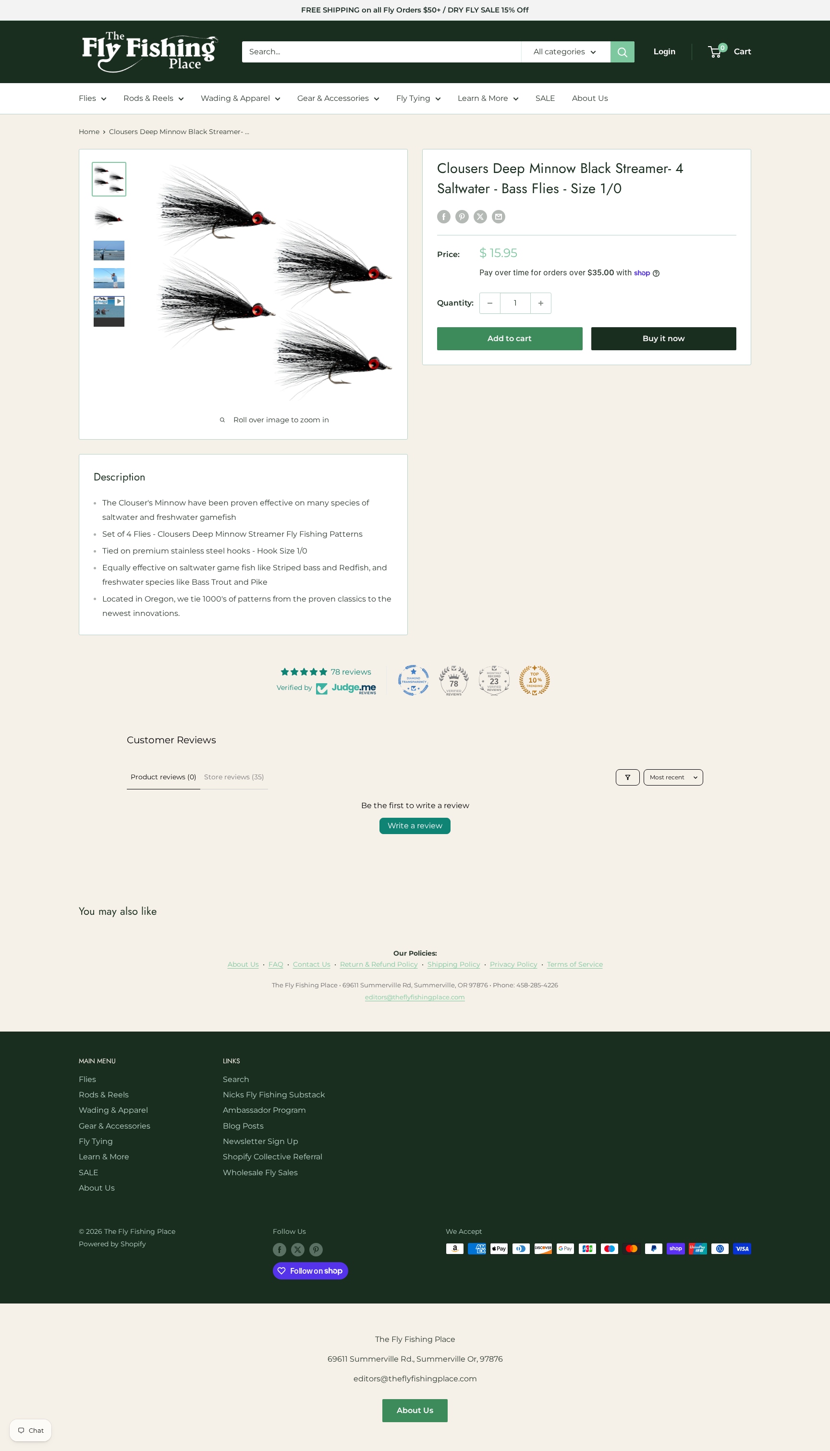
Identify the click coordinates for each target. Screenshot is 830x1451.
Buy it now (664, 338)
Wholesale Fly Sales (260, 1172)
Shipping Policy (453, 964)
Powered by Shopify (112, 1244)
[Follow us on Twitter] (298, 1249)
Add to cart (510, 338)
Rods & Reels (148, 98)
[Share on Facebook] (444, 216)
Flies (87, 98)
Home (89, 131)
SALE (545, 98)
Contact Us (311, 964)
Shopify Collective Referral (272, 1156)
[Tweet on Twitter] (480, 216)
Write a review (415, 825)
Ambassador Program (264, 1110)
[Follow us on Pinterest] (316, 1249)
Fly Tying (413, 98)
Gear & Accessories (333, 98)
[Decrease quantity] (490, 303)
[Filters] (628, 777)
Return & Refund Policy (379, 964)
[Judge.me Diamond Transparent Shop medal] (413, 680)
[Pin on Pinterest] (462, 216)
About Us (590, 98)
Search (236, 1079)
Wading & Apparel (235, 98)
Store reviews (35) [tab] (234, 777)
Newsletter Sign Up (260, 1141)
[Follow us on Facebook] (279, 1249)
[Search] (622, 51)
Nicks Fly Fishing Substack (274, 1094)
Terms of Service (575, 964)
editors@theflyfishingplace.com (415, 997)
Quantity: (455, 302)
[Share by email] (498, 216)
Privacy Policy (513, 964)
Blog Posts (243, 1126)
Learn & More (483, 98)
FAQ (276, 964)
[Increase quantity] (541, 303)
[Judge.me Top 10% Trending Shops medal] (534, 680)
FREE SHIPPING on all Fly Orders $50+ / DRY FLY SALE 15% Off (415, 9)
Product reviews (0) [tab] (163, 777)
